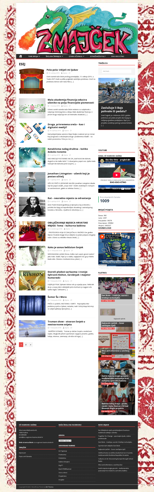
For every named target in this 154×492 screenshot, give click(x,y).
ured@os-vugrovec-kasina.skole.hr (31, 437)
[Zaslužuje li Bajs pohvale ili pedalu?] (116, 90)
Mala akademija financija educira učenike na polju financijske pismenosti (71, 101)
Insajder (61, 480)
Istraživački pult (98, 56)
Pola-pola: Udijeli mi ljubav (62, 69)
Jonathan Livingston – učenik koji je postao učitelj (69, 175)
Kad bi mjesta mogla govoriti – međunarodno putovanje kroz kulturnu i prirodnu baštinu (116, 378)
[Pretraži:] (116, 71)
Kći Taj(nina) (63, 451)
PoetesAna (62, 455)
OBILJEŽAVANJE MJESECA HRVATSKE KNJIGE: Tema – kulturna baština (68, 224)
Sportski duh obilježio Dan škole (109, 446)
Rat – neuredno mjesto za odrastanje (69, 198)
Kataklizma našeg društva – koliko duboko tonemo (68, 150)
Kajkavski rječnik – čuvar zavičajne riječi (113, 324)
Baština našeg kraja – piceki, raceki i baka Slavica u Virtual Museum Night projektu (115, 406)
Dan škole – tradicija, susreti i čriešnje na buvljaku (115, 296)
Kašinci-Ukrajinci (64, 462)
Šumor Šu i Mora (57, 296)
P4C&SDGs (62, 458)
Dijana (65, 73)
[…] (72, 82)
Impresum (22, 453)
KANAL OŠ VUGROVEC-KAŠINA (110, 156)
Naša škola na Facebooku (70, 425)
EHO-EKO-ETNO (117, 56)
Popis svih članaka (25, 456)
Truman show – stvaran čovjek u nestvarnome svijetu (66, 323)
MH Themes (49, 487)
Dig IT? (61, 465)
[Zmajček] (77, 53)
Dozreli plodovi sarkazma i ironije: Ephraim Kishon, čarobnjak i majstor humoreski (69, 274)
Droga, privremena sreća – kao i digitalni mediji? (66, 126)
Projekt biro (63, 476)
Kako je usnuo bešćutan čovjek (65, 247)
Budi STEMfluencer (65, 469)
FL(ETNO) (102, 273)
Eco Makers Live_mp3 (116, 267)
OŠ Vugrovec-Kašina (103, 267)
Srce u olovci (63, 473)
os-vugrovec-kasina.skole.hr (43, 442)
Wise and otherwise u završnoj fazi (115, 352)
